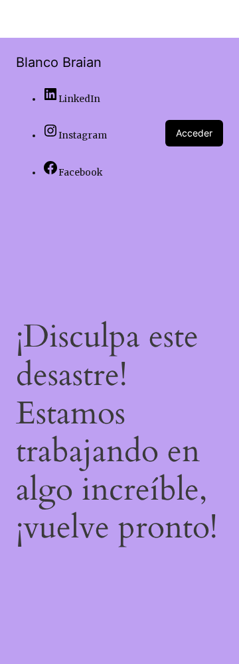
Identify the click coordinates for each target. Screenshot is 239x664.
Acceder (194, 132)
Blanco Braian (59, 62)
